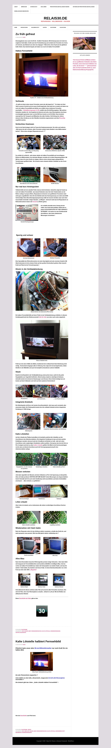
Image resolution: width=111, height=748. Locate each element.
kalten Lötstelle (38, 445)
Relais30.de (55, 18)
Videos (29, 729)
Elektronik (24, 629)
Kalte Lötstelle (46, 631)
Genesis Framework (62, 741)
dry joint (24, 731)
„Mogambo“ (33, 569)
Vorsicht (34, 201)
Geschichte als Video (25, 598)
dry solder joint (26, 631)
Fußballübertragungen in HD (31, 110)
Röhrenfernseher (55, 631)
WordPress (71, 741)
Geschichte (23, 715)
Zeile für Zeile (42, 317)
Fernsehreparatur (36, 631)
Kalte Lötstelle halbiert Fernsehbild (38, 641)
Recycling (62, 118)
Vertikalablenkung (21, 632)
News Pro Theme (50, 741)
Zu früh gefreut (25, 34)
